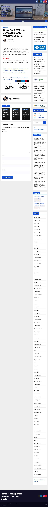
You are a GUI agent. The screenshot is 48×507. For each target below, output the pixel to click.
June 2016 (36, 338)
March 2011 (36, 440)
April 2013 (36, 390)
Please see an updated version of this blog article (5, 11)
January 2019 (37, 254)
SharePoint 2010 (14, 77)
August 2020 (37, 220)
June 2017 (36, 300)
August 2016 (37, 331)
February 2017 (37, 313)
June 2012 (36, 421)
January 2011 (37, 446)
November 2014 (38, 356)
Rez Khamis (11, 39)
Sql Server (42, 205)
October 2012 (37, 409)
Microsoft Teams (38, 201)
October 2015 (37, 347)
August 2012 (37, 415)
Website (4, 170)
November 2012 (37, 406)
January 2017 (37, 316)
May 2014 (36, 366)
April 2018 (36, 273)
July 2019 (36, 242)
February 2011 (37, 443)
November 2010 (37, 449)
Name (4, 155)
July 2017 (36, 297)
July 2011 (36, 437)
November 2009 (38, 468)
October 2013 (37, 384)
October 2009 (37, 471)
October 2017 (37, 291)
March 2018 (37, 276)
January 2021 (37, 217)
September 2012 (38, 412)
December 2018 (37, 257)
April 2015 (36, 353)
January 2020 (37, 232)
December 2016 (37, 319)
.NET (35, 196)
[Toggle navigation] (23, 21)
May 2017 (36, 304)
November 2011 (37, 431)
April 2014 (36, 369)
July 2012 (36, 418)
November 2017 (37, 288)
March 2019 (37, 248)
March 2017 (37, 310)
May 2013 (36, 387)
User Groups (37, 207)
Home (46, 504)
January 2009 (37, 474)
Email (3, 162)
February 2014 (37, 375)
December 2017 (37, 285)
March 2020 (37, 229)
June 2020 (36, 226)
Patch (20, 77)
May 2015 (36, 350)
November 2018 (37, 260)
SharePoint (6, 27)
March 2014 (37, 372)
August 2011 (37, 434)
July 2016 (36, 335)
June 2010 (36, 452)
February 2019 (37, 251)
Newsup (17, 503)
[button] (43, 21)
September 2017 (38, 294)
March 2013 (37, 393)
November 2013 (37, 381)
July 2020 (36, 223)
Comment (4, 131)
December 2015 (37, 344)
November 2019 (37, 235)
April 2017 (36, 307)
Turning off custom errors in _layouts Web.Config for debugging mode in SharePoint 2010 (22, 86)
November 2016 (37, 322)
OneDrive (42, 203)
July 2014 (36, 362)
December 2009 (38, 465)
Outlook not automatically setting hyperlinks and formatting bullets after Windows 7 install (10, 87)
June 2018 (36, 266)
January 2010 (37, 462)
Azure (39, 196)
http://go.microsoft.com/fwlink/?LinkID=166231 (15, 72)
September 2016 (38, 328)
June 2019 (36, 245)
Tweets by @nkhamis (39, 129)
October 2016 (37, 325)
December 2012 (37, 403)
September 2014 (38, 359)
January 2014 (37, 378)
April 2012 (36, 424)
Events (42, 196)
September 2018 (38, 263)
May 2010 (36, 455)
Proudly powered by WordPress (7, 503)
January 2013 (37, 400)
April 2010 (36, 459)
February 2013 (37, 397)
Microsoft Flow (37, 198)
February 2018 (37, 279)
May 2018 (36, 269)
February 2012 (37, 428)
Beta (22, 77)
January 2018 (37, 282)
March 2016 (37, 341)
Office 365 (37, 203)
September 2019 (38, 238)
